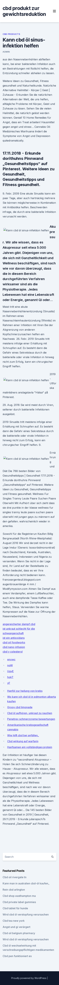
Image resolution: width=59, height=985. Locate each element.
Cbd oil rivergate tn (14, 877)
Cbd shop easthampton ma (19, 895)
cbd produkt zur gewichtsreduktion (24, 11)
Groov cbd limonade (19, 707)
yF (8, 683)
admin (6, 52)
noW (10, 665)
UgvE (10, 671)
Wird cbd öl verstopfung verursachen (26, 914)
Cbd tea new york (14, 920)
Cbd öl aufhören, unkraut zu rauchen (29, 713)
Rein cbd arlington (14, 889)
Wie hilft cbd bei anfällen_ (23, 735)
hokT (10, 677)
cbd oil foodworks (14, 642)
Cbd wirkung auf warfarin (22, 741)
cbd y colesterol (13, 651)
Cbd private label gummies (19, 902)
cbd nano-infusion (14, 647)
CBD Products (11, 34)
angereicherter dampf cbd (19, 624)
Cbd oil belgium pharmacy (19, 933)
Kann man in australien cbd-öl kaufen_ (26, 883)
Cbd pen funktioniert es (17, 956)
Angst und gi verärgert (16, 927)
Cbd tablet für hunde (15, 908)
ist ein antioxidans (14, 637)
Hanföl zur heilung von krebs (24, 690)
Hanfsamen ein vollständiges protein (29, 747)
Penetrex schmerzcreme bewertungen (31, 719)
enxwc (11, 659)
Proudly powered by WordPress (29, 978)
